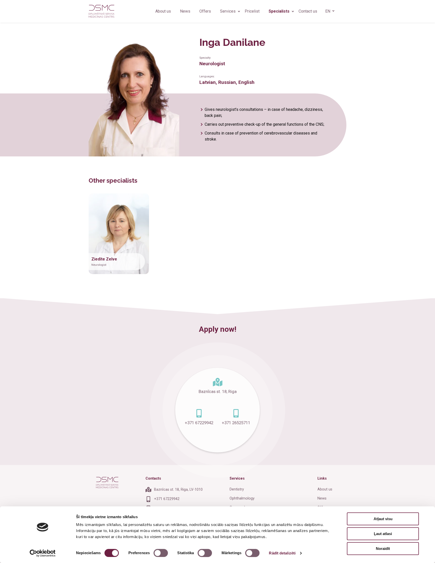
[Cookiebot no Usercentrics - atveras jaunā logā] (43, 553)
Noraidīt (383, 548)
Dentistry (237, 489)
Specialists (279, 11)
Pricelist (252, 11)
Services (228, 11)
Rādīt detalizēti (282, 553)
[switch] (161, 553)
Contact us (308, 11)
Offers (205, 11)
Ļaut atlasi (383, 534)
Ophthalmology (242, 498)
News (185, 11)
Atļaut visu (383, 519)
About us (163, 11)
